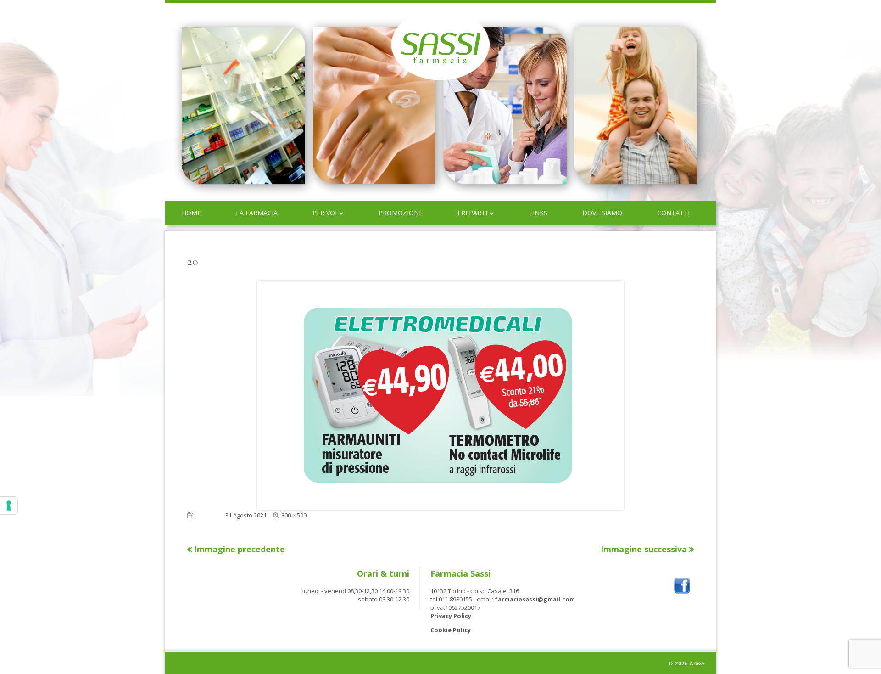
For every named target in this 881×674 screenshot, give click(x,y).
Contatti (673, 212)
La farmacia (257, 212)
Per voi (324, 212)
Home (191, 212)
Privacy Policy (450, 616)
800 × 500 (294, 515)
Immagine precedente (239, 549)
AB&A (697, 664)
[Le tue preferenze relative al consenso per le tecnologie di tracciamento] (8, 505)
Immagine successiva (644, 549)
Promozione (401, 212)
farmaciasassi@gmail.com (535, 599)
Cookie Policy (450, 630)
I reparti (472, 212)
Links (538, 212)
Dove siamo (602, 212)
